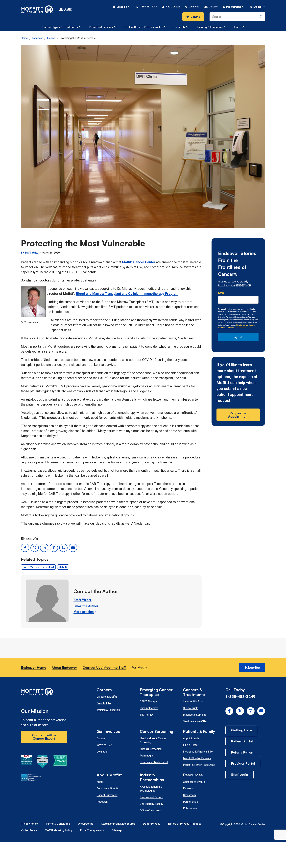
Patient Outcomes (107, 795)
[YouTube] (261, 711)
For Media (139, 667)
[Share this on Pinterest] (54, 548)
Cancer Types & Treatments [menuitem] (60, 27)
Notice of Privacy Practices (184, 823)
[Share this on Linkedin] (44, 548)
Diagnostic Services (194, 714)
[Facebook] (229, 711)
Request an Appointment (238, 414)
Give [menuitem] (237, 27)
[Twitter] (240, 711)
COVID (63, 567)
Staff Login (239, 774)
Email (221, 292)
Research (102, 801)
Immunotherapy (149, 708)
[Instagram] (251, 711)
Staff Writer (82, 600)
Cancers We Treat (193, 701)
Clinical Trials (190, 708)
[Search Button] (261, 16)
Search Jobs (104, 703)
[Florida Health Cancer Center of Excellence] (42, 762)
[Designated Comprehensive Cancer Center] (26, 762)
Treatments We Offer (195, 721)
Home (24, 38)
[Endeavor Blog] (65, 9)
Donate (195, 16)
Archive (51, 38)
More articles (83, 612)
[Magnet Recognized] (60, 762)
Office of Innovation (151, 810)
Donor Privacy (151, 823)
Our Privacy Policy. (243, 327)
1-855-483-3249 (240, 696)
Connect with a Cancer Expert (44, 736)
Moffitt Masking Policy (58, 830)
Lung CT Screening (151, 749)
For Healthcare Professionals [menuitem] (142, 27)
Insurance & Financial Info (198, 751)
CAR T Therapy (148, 701)
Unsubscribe (85, 823)
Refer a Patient (243, 752)
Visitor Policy (29, 830)
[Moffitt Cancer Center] (37, 9)
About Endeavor (64, 667)
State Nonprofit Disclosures (118, 823)
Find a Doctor (190, 745)
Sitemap (117, 830)
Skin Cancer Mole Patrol (154, 762)
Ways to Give (104, 745)
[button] (121, 6)
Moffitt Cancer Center (138, 262)
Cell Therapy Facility (151, 803)
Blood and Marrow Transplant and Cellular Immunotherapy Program (127, 294)
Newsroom (189, 795)
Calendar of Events (194, 781)
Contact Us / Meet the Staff (104, 667)
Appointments (191, 738)
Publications (190, 808)
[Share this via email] (73, 548)
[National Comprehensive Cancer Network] (31, 778)
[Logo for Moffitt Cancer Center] (44, 692)
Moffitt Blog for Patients (197, 758)
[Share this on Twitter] (34, 548)
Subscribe (252, 667)
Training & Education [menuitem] (209, 27)
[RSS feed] (63, 548)
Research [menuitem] (179, 27)
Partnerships (190, 801)
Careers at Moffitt (107, 696)
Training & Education (108, 710)
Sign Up (238, 337)
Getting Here (241, 730)
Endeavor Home (33, 667)
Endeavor (37, 38)
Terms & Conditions (58, 823)
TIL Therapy (147, 714)
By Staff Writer (30, 252)
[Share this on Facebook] (25, 548)
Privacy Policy (29, 823)
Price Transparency (92, 830)
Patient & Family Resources (199, 764)
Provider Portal (243, 763)
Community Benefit (108, 788)
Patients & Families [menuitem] (101, 27)
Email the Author (85, 606)
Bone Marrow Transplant (38, 567)
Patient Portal (242, 741)
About (100, 781)
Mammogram (147, 755)
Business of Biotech (151, 797)
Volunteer (102, 751)
